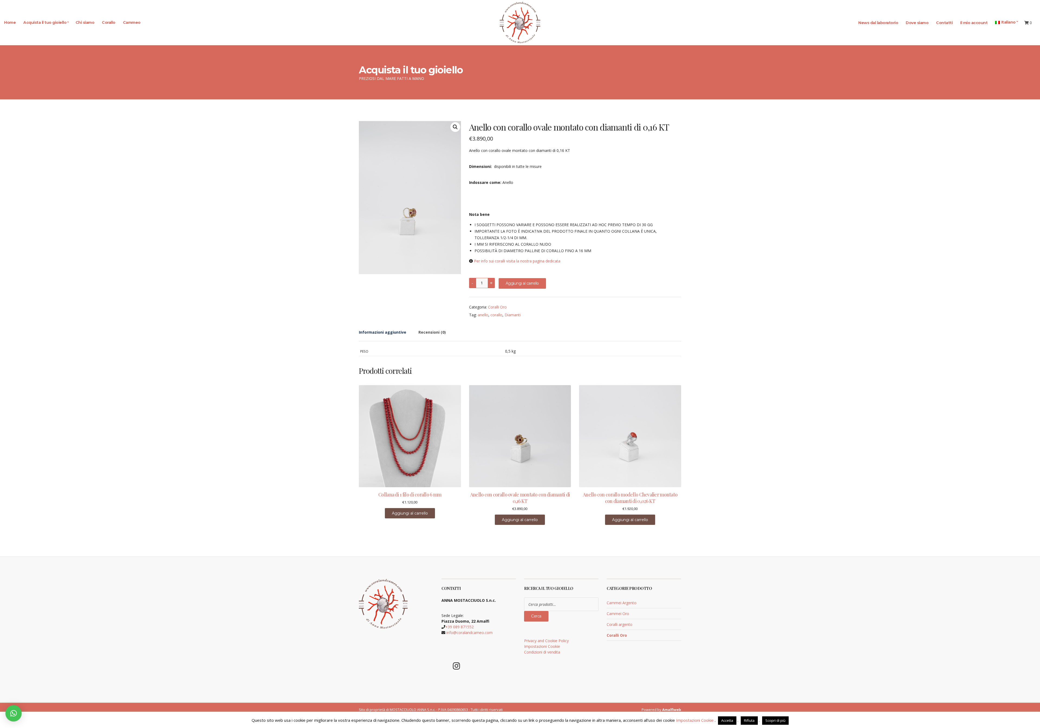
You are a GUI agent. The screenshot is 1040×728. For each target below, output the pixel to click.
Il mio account (973, 22)
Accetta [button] (727, 720)
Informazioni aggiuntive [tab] (382, 332)
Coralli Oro (497, 307)
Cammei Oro (618, 613)
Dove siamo (917, 22)
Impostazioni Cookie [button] (542, 646)
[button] (455, 127)
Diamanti (513, 314)
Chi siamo (85, 22)
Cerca (536, 616)
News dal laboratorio (878, 22)
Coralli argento (619, 624)
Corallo (108, 22)
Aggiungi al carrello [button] (410, 513)
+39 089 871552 (459, 626)
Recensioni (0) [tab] (432, 332)
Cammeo (132, 22)
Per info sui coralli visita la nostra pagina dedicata (517, 261)
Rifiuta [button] (749, 720)
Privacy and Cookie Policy (546, 640)
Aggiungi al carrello (522, 283)
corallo (496, 314)
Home (10, 22)
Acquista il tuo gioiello (44, 22)
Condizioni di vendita (542, 652)
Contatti (944, 22)
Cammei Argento (621, 602)
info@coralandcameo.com (469, 632)
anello (483, 314)
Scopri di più (775, 720)
